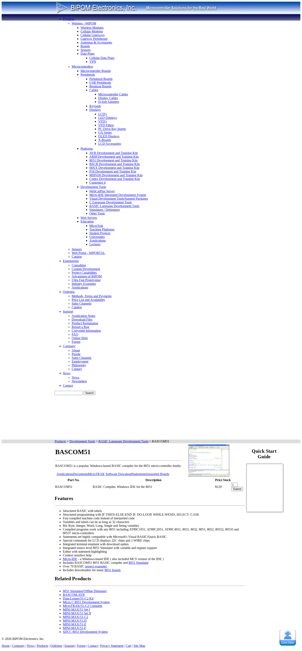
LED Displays (107, 118)
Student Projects (99, 233)
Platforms (87, 148)
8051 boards (113, 570)
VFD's (102, 121)
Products (68, 19)
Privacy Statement (111, 646)
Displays (95, 109)
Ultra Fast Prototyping (86, 280)
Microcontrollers (82, 66)
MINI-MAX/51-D (75, 620)
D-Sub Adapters (108, 101)
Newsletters (79, 381)
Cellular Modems (92, 31)
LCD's (102, 114)
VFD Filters (106, 125)
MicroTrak (96, 225)
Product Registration (85, 323)
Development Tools (93, 187)
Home (6, 646)
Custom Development (86, 269)
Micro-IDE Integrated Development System (117, 195)
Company (69, 346)
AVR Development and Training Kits (113, 153)
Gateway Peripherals (94, 39)
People (76, 354)
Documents (80, 474)
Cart (128, 646)
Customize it (97, 182)
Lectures (94, 244)
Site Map (139, 646)
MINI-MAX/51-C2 (75, 617)
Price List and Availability (88, 300)
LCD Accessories (109, 143)
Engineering (71, 261)
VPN (92, 61)
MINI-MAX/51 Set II (77, 613)
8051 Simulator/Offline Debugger (85, 591)
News (66, 373)
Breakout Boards (100, 86)
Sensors (86, 50)
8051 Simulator (139, 562)
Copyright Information (86, 330)
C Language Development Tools (110, 202)
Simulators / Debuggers (104, 209)
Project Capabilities (84, 272)
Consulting (79, 265)
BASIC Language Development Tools (114, 206)
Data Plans (88, 53)
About (76, 350)
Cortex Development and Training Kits (114, 179)
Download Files (82, 319)
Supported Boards (157, 474)
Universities (97, 237)
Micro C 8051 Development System (86, 602)
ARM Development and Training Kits (114, 156)
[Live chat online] (287, 637)
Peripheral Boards (101, 79)
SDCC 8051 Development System (85, 632)
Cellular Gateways (93, 35)
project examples (96, 566)
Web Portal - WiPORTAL (88, 253)
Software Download (119, 474)
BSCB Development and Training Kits (114, 164)
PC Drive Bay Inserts (112, 129)
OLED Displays (108, 136)
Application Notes (83, 316)
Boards (85, 46)
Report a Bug (80, 327)
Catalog (77, 256)
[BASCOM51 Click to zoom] (208, 475)
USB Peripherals (100, 82)
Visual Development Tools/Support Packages (118, 198)
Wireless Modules (92, 27)
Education (87, 221)
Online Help (80, 338)
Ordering (69, 292)
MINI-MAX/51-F (74, 628)
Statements (139, 474)
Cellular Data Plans (101, 58)
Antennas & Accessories (96, 42)
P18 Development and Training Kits (112, 171)
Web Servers (89, 217)
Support (68, 311)
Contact (77, 369)
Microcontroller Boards (96, 71)
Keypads (95, 106)
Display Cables (108, 98)
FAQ (75, 334)
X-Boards (104, 140)
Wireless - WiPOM (84, 23)
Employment (80, 361)
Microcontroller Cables (113, 94)
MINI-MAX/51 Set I (76, 609)
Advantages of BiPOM (87, 276)
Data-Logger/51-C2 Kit (78, 598)
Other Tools (97, 213)
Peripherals (88, 74)
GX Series (105, 132)
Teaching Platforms (101, 229)
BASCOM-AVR (74, 594)
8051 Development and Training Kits (113, 160)
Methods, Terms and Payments (92, 296)
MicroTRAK (96, 474)
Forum (76, 341)
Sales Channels (81, 303)
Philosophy (79, 365)
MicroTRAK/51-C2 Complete (82, 606)
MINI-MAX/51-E (74, 624)
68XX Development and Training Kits (114, 167)
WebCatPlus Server (102, 191)
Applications (97, 240)
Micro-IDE (70, 559)
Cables (93, 90)
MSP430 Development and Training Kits (116, 175)
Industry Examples (84, 283)
